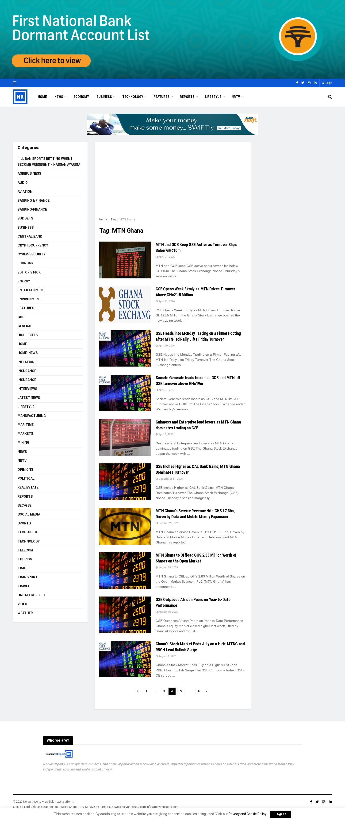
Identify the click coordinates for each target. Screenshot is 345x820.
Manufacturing (32, 416)
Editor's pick (29, 272)
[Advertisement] (172, 182)
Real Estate (28, 487)
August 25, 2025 (168, 567)
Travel (24, 586)
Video (22, 604)
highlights (28, 335)
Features (161, 97)
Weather (25, 613)
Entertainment (31, 290)
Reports (187, 97)
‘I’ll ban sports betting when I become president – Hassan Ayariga (49, 161)
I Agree (281, 814)
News (58, 97)
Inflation (26, 362)
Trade (23, 568)
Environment (29, 299)
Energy (24, 281)
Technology (132, 97)
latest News (29, 398)
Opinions (25, 469)
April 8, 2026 (165, 434)
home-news (28, 353)
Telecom (25, 550)
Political (26, 478)
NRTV (236, 97)
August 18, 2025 (168, 611)
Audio (23, 183)
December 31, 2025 (170, 478)
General (25, 326)
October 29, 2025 (168, 523)
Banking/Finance (32, 209)
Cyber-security (31, 254)
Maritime (26, 425)
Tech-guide (28, 532)
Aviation (25, 191)
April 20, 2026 (166, 345)
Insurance (27, 371)
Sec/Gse (24, 505)
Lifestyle (213, 97)
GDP (21, 317)
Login (328, 83)
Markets (25, 433)
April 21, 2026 (166, 301)
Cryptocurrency (33, 245)
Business (104, 97)
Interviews (27, 389)
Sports (24, 523)
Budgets (25, 218)
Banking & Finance (34, 200)
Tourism (25, 559)
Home (42, 97)
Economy (81, 97)
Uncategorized (31, 595)
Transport (28, 577)
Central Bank (30, 236)
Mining (23, 442)
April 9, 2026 (165, 390)
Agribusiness (29, 173)
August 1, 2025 (167, 656)
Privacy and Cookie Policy (247, 814)
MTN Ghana (127, 219)
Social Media (29, 514)
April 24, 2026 (166, 256)
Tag (113, 219)
